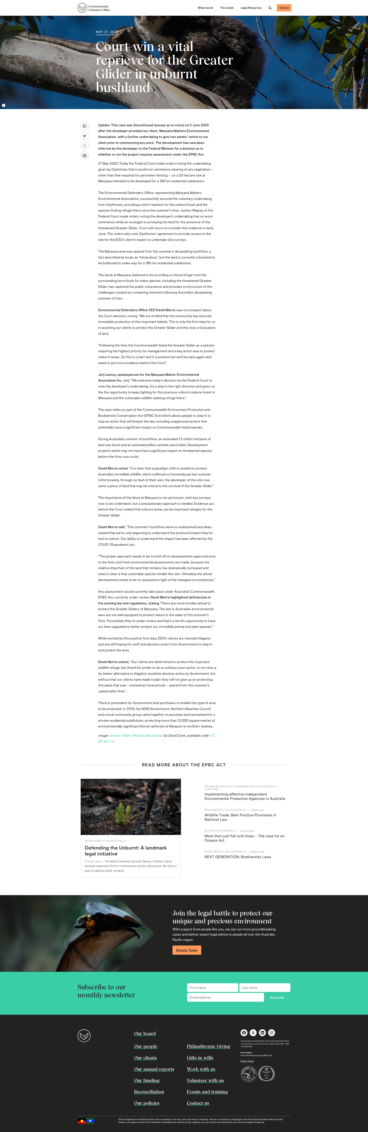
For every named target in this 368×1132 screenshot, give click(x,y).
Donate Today (187, 950)
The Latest (227, 8)
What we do (205, 8)
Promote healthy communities (230, 786)
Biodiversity (95, 841)
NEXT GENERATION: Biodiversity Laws (238, 856)
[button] (270, 8)
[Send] (84, 146)
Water (210, 830)
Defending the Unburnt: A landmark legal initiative (126, 850)
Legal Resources (251, 8)
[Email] (84, 155)
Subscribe (277, 997)
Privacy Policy (247, 1061)
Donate (284, 8)
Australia (118, 841)
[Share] (84, 126)
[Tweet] (84, 136)
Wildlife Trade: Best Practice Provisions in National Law (240, 817)
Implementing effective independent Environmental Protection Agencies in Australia (245, 796)
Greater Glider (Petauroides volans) (136, 735)
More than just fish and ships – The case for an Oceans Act (244, 838)
